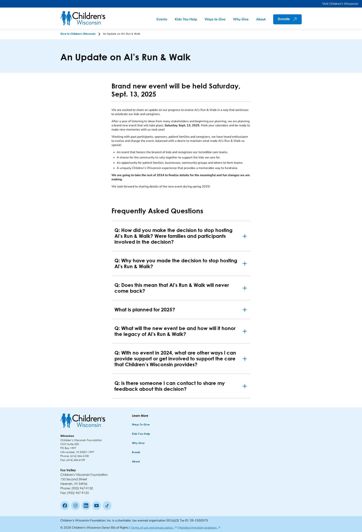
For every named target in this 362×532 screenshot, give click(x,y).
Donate (284, 19)
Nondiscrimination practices (199, 528)
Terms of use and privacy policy (154, 528)
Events (161, 19)
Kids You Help (186, 19)
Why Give (240, 19)
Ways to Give (215, 19)
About (261, 19)
